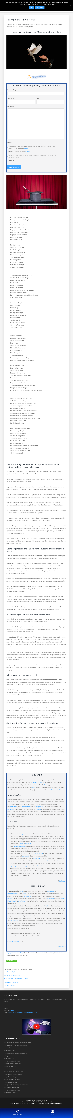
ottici (15, 901)
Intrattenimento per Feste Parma (15, 1071)
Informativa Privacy (21, 1102)
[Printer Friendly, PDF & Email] (11, 960)
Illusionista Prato (10, 1050)
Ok (31, 7)
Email (39, 98)
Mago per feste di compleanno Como (16, 1053)
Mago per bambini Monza (13, 1061)
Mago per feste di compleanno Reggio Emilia (18, 1042)
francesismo (27, 896)
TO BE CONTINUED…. (15, 941)
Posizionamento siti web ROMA (35, 1103)
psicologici (21, 901)
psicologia (14, 921)
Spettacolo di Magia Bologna (14, 1074)
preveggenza (25, 866)
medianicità (39, 866)
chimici (62, 898)
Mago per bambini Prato (12, 1087)
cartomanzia (49, 861)
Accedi (55, 1102)
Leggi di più (40, 7)
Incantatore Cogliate (10, 972)
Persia (61, 790)
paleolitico (11, 809)
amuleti (21, 844)
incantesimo (39, 853)
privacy (26, 148)
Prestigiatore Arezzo (11, 1082)
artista (25, 894)
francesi (38, 809)
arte (21, 891)
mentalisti (30, 916)
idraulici (10, 901)
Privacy (10, 142)
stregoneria (39, 807)
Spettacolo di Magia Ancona (13, 1064)
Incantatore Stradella (11, 982)
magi (27, 790)
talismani (28, 844)
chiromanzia (60, 861)
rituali (45, 785)
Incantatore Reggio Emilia (13, 1079)
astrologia (39, 861)
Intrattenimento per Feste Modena (15, 1069)
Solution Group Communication (53, 1103)
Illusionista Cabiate (10, 985)
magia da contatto (19, 846)
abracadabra (26, 856)
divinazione (36, 858)
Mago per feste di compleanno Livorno (16, 1045)
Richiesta (11, 106)
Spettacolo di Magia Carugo (12, 975)
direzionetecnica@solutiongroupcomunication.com (22, 1012)
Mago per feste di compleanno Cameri (16, 979)
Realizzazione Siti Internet (17, 1103)
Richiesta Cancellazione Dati (35, 1102)
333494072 (12, 1010)
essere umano (37, 782)
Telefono (11, 98)
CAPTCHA (10, 161)
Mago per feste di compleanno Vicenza (17, 1085)
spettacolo (51, 891)
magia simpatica (25, 834)
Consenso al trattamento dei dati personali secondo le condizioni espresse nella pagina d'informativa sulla (32, 147)
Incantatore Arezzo (11, 1066)
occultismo (13, 807)
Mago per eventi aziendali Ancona (15, 1056)
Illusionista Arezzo (11, 1048)
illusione (47, 906)
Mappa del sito (48, 1102)
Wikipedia (62, 881)
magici (9, 898)
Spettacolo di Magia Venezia (14, 1077)
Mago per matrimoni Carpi (15, 953)
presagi (13, 866)
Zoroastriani (51, 790)
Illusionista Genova (11, 1092)
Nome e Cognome (14, 90)
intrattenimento (12, 894)
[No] (71, 6)
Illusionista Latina (10, 1058)
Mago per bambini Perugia (13, 1090)
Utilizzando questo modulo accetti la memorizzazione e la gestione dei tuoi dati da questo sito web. (32, 156)
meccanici (50, 898)
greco (34, 787)
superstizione (26, 807)
